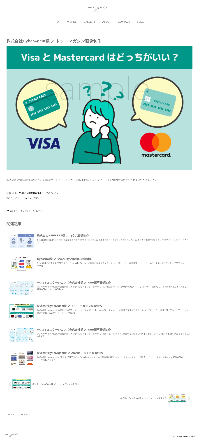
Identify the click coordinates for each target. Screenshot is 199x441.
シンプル (26, 211)
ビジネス (13, 211)
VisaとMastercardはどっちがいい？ (39, 193)
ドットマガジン (31, 198)
